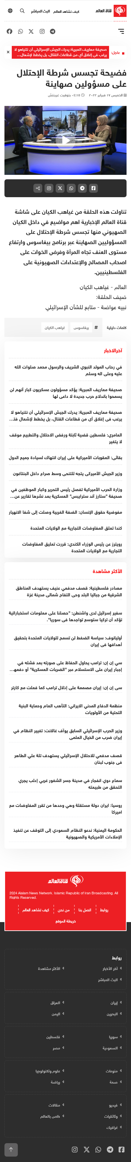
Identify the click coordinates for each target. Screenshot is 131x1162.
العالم (120, 286)
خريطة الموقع (66, 920)
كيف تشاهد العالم (66, 11)
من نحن (64, 909)
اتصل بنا (85, 909)
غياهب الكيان (94, 286)
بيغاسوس (81, 327)
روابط (104, 909)
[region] (65, 140)
